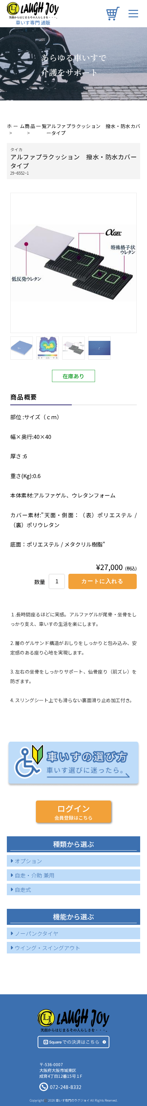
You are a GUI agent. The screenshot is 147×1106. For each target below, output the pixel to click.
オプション (28, 861)
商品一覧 (35, 126)
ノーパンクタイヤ (36, 933)
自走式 (23, 889)
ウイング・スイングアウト (47, 948)
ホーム (16, 126)
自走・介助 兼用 (34, 875)
